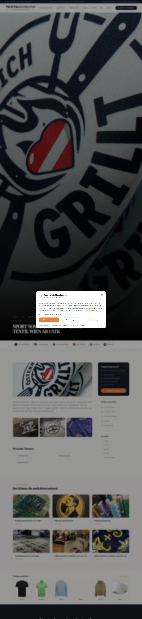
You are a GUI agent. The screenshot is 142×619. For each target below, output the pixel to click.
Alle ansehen (124, 576)
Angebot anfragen (126, 8)
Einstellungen (71, 320)
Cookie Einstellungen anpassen (51, 314)
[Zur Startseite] (20, 8)
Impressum (55, 325)
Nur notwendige (93, 320)
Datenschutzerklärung (90, 310)
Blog (23, 317)
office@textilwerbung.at (25, 1)
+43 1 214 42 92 (11, 1)
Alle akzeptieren (49, 320)
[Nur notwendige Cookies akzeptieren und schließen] (102, 295)
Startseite (16, 317)
